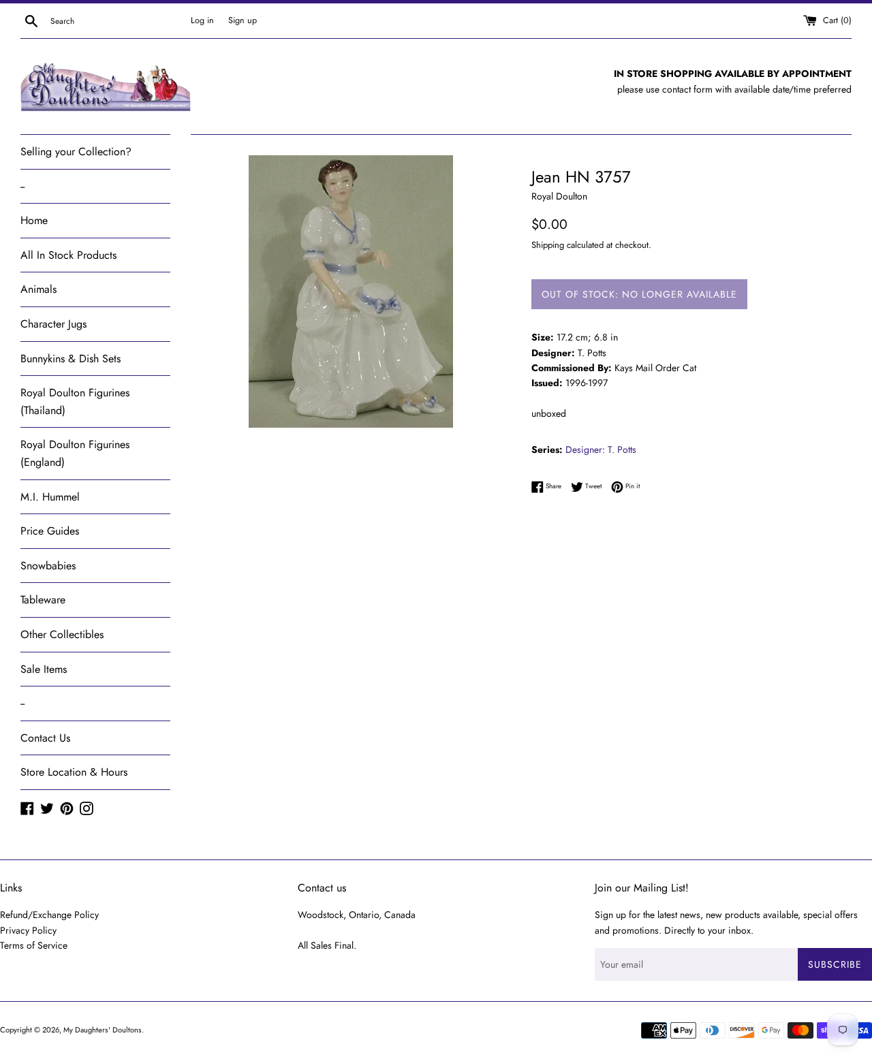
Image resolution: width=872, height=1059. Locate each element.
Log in (202, 20)
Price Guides (49, 531)
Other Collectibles (62, 634)
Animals (38, 289)
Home (34, 220)
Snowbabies (48, 565)
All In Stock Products (68, 255)
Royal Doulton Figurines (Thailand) (74, 401)
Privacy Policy (28, 930)
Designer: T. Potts (600, 449)
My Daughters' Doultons (102, 1029)
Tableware (42, 599)
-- (22, 186)
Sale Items (43, 669)
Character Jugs (53, 324)
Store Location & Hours (73, 772)
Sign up (242, 20)
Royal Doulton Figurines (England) (74, 453)
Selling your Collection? (75, 151)
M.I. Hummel (50, 497)
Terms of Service (33, 945)
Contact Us (45, 738)
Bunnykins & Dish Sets (70, 358)
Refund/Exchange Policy (49, 914)
